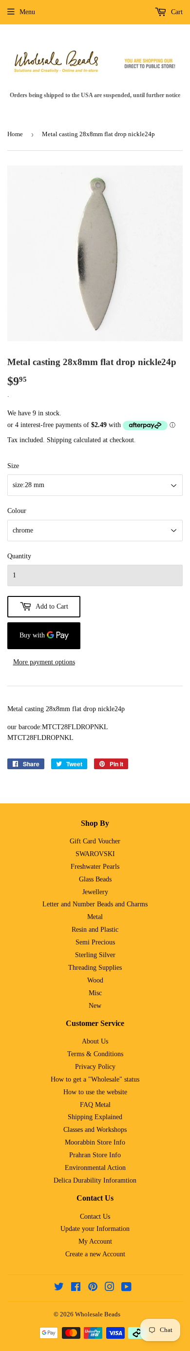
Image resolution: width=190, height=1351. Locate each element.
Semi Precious (95, 942)
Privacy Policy (95, 1066)
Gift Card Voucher (95, 841)
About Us (95, 1041)
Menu (27, 12)
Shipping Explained (95, 1117)
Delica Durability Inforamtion (95, 1180)
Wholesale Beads (97, 1314)
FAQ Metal (95, 1104)
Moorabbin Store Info (95, 1142)
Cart (176, 12)
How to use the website (95, 1092)
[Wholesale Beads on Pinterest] (93, 1288)
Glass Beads (95, 879)
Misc (95, 993)
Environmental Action (95, 1167)
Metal (95, 917)
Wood (95, 980)
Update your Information (95, 1228)
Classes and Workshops (95, 1129)
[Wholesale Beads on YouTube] (126, 1288)
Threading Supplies (95, 967)
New (95, 1005)
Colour (16, 510)
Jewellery (95, 892)
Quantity (19, 556)
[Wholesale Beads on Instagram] (109, 1288)
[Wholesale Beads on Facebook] (76, 1288)
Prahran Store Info (95, 1155)
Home (15, 134)
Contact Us (95, 1216)
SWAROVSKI (95, 854)
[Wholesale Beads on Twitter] (59, 1288)
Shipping (59, 440)
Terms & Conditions (95, 1054)
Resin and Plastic (95, 929)
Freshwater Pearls (95, 866)
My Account (95, 1241)
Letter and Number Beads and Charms (95, 904)
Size (13, 466)
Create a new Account (95, 1254)
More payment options (44, 662)
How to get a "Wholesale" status (95, 1079)
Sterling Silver (95, 955)
